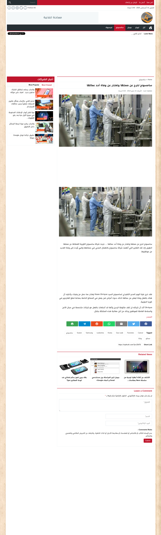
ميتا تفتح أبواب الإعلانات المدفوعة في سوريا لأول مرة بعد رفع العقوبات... (21, 115)
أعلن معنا (150, 2)
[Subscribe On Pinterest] (13, 8)
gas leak (119, 332)
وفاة (140, 338)
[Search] (10, 2)
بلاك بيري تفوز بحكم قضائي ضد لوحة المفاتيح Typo (74, 379)
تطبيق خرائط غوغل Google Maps (23, 137)
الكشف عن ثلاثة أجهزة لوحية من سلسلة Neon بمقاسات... (137, 379)
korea (110, 332)
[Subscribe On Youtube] (25, 8)
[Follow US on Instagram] (17, 8)
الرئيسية (150, 27)
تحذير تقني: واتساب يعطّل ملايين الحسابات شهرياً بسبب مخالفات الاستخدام (21, 103)
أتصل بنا (142, 2)
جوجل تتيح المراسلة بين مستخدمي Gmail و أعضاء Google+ (105, 379)
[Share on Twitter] (133, 323)
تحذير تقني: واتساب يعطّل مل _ (130, 33)
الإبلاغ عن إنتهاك (131, 2)
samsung (89, 332)
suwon (79, 332)
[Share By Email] (121, 323)
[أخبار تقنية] (126, 17)
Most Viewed (47, 85)
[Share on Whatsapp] (109, 323)
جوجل (129, 27)
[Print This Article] (72, 323)
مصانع (148, 338)
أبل (144, 27)
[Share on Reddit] (97, 323)
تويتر (137, 27)
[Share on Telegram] (84, 323)
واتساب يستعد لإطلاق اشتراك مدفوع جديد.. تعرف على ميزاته (22, 91)
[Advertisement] (80, 55)
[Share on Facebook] (146, 323)
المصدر (149, 317)
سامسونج (120, 27)
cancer (140, 332)
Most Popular (34, 84)
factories (130, 332)
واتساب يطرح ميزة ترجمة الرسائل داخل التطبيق (21, 125)
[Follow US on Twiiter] (21, 8)
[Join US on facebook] (9, 8)
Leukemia (100, 332)
